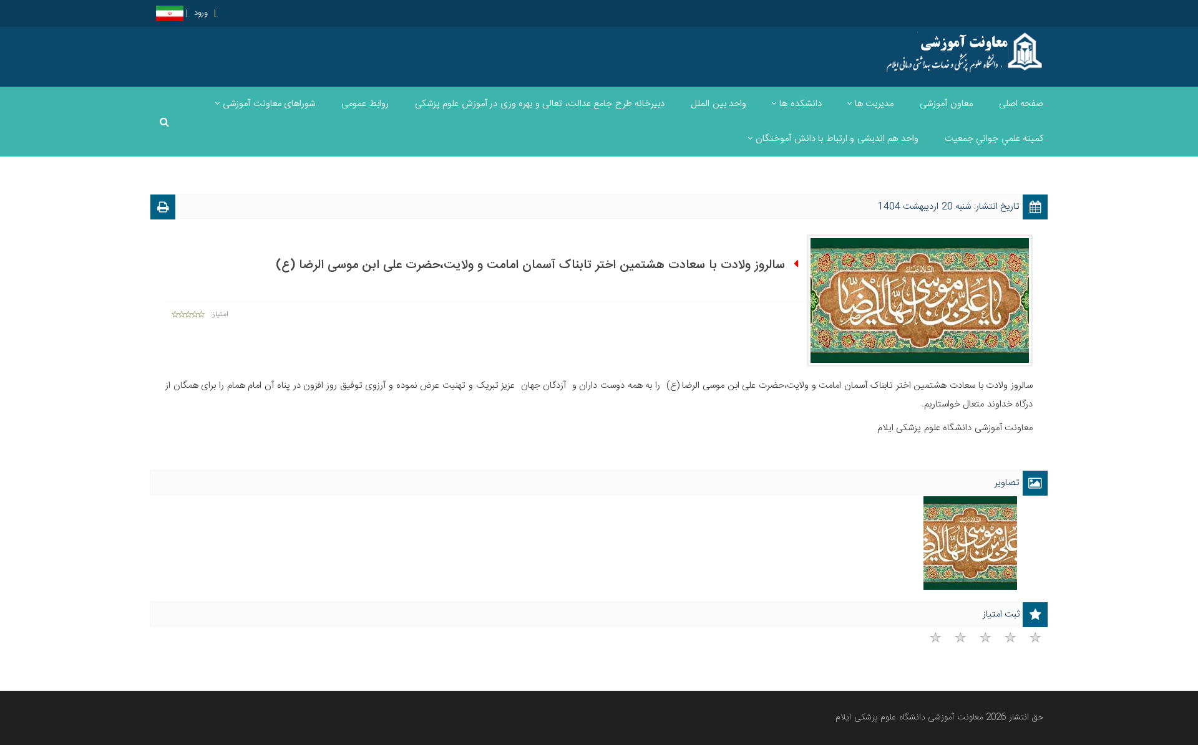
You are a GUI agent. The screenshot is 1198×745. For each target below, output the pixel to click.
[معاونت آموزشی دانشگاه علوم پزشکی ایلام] (950, 52)
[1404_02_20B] (970, 543)
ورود (201, 13)
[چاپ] (162, 209)
